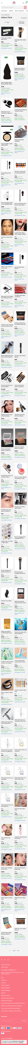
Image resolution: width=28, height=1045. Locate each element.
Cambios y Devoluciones (7, 998)
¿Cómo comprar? (5, 985)
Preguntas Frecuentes (6, 1000)
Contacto (3, 982)
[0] (26, 3)
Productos (3, 980)
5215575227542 (5, 964)
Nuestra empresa (5, 988)
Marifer (11, 11)
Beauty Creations (19, 11)
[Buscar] (25, 7)
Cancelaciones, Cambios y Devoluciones (11, 1011)
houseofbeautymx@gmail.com (8, 970)
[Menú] (2, 3)
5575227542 (4, 967)
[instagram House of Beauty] (1, 959)
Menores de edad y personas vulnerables (11, 1005)
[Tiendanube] (7, 1038)
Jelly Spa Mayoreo (5, 990)
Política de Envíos (5, 995)
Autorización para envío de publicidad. (10, 1008)
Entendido (21, 1042)
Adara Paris (4, 11)
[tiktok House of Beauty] (8, 959)
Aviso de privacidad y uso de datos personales (13, 1003)
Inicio (2, 15)
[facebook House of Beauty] (4, 959)
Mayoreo (3, 993)
